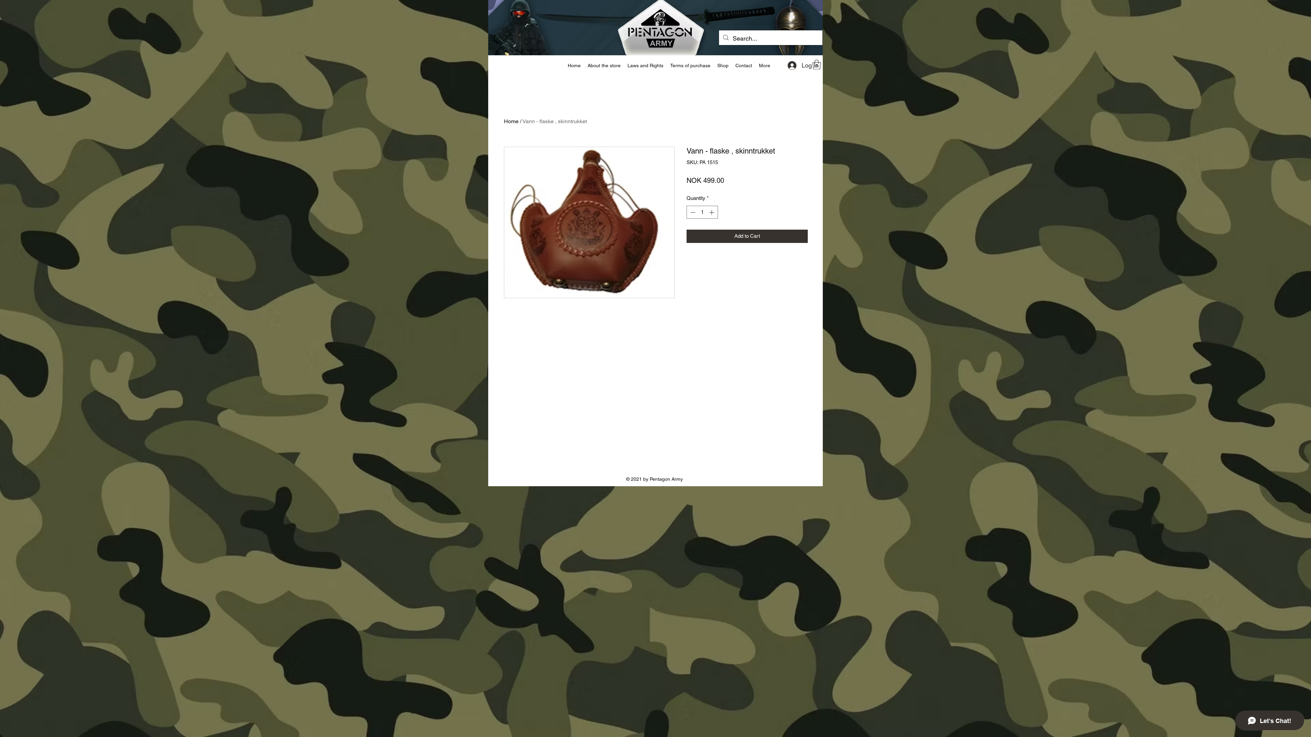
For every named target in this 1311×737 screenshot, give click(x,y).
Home (511, 121)
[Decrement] (692, 212)
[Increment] (712, 212)
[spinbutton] (702, 212)
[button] (817, 65)
